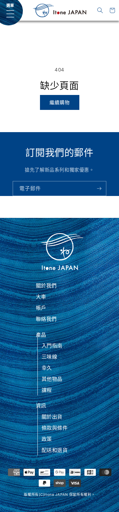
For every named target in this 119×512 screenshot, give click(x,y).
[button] (100, 10)
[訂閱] (99, 188)
